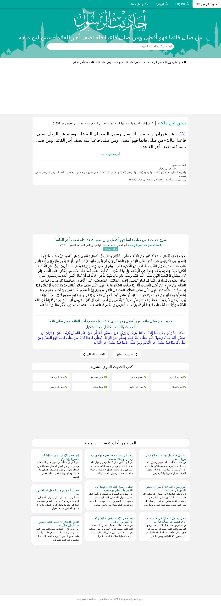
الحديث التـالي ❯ (94, 354)
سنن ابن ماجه (155, 62)
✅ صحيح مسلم (138, 377)
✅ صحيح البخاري (178, 377)
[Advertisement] (110, 90)
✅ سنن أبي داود (99, 377)
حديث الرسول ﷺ (206, 4)
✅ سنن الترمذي (59, 377)
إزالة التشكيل (110, 249)
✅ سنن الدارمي (59, 386)
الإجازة (160, 4)
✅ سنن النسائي (178, 386)
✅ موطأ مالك (100, 386)
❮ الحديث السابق (127, 354)
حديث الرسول (104, 599)
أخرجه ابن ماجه (110, 154)
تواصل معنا (138, 4)
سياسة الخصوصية (86, 599)
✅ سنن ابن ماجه (138, 386)
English (180, 4)
